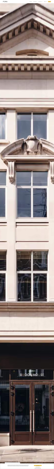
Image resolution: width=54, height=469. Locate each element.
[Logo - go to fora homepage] (5, 1)
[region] (27, 466)
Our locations (34, 1)
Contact (49, 1)
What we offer (40, 1)
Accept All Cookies (37, 465)
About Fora (31, 1)
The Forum (45, 1)
